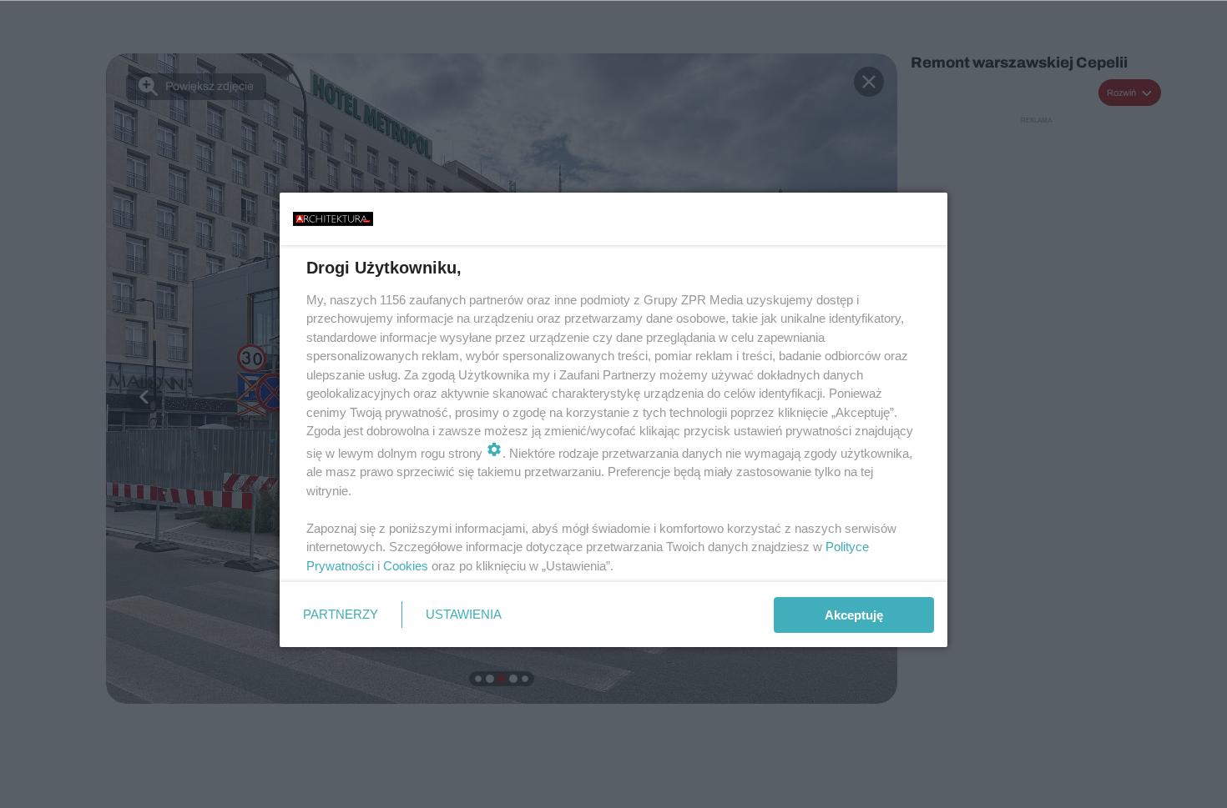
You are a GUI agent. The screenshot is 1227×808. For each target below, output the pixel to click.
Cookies (405, 566)
